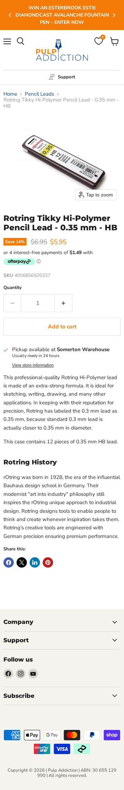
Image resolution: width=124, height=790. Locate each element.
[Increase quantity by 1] (63, 303)
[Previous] (10, 15)
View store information (33, 365)
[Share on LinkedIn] (35, 562)
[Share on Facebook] (8, 562)
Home (10, 94)
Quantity (12, 287)
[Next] (113, 15)
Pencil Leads (39, 94)
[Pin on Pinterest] (48, 562)
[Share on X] (22, 562)
